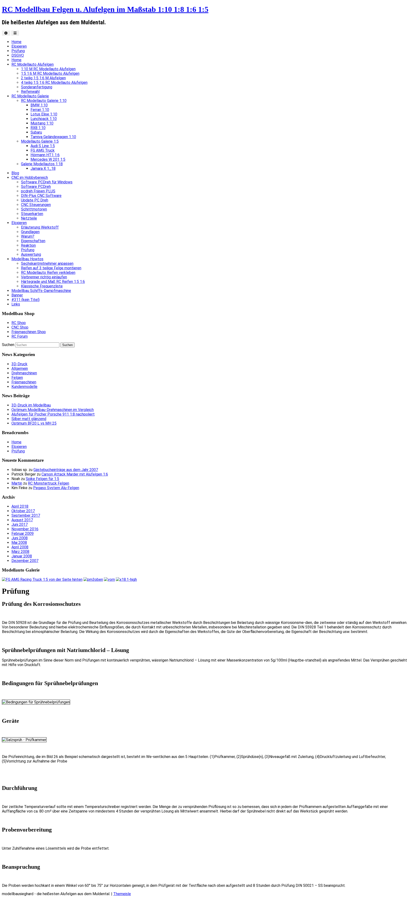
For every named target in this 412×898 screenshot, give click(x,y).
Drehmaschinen (24, 373)
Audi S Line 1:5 (43, 146)
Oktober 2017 (23, 511)
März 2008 (20, 551)
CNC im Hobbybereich (29, 177)
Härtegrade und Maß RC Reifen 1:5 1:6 (53, 281)
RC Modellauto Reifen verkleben (48, 272)
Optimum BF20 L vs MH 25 (34, 423)
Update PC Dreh (34, 200)
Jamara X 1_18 (43, 168)
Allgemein (19, 368)
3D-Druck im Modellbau (31, 405)
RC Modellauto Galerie (30, 96)
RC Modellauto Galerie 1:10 (44, 100)
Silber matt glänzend (28, 418)
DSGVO (17, 55)
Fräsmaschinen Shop (28, 332)
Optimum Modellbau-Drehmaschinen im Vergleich (52, 409)
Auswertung (31, 254)
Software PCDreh (36, 186)
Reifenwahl (30, 91)
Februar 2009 (22, 533)
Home (16, 42)
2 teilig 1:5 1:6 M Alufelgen (43, 78)
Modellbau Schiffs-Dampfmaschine (41, 290)
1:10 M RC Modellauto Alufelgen (48, 69)
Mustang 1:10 (42, 123)
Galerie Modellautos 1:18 (42, 164)
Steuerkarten (32, 213)
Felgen (17, 377)
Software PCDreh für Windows (46, 182)
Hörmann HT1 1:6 (45, 155)
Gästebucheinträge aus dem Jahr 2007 (65, 469)
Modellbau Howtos (27, 259)
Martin (16, 483)
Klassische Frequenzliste (42, 286)
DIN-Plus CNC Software (41, 195)
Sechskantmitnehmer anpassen (47, 263)
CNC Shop (19, 327)
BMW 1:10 (39, 105)
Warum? (27, 236)
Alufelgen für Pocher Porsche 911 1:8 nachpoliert (53, 414)
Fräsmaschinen (23, 382)
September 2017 (25, 515)
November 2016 (24, 529)
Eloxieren (19, 46)
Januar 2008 (21, 556)
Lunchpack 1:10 (44, 118)
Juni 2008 (19, 538)
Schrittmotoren (34, 209)
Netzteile (29, 218)
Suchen (8, 344)
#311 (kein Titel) (25, 299)
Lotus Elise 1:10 (44, 114)
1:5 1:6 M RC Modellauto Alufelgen (50, 73)
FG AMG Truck (43, 150)
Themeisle (122, 894)
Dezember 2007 (24, 560)
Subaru (36, 132)
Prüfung (18, 51)
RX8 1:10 (38, 127)
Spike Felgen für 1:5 (42, 479)
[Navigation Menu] (15, 33)
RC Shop (18, 323)
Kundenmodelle (24, 386)
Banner (17, 295)
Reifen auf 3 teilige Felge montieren (51, 268)
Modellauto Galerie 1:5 (40, 141)
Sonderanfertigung (36, 87)
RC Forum (19, 336)
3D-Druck (19, 364)
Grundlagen (30, 232)
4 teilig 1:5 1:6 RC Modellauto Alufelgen (54, 82)
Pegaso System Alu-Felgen (56, 488)
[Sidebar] (6, 33)
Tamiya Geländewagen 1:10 (53, 137)
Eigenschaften (33, 241)
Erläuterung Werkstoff (40, 227)
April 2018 (19, 506)
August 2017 (22, 520)
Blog (15, 173)
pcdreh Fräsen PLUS (38, 191)
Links (15, 304)
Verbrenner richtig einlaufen (44, 277)
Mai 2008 (19, 542)
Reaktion (28, 245)
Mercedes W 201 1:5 (48, 159)
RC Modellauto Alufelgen (32, 64)
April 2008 (19, 547)
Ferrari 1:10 (40, 109)
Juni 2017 (19, 524)
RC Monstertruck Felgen (48, 483)
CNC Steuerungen (36, 204)
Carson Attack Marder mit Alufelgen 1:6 (74, 474)
